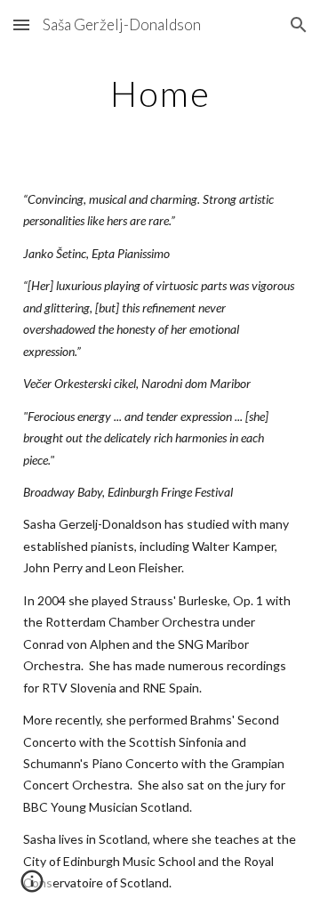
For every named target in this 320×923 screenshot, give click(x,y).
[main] (160, 93)
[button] (21, 24)
